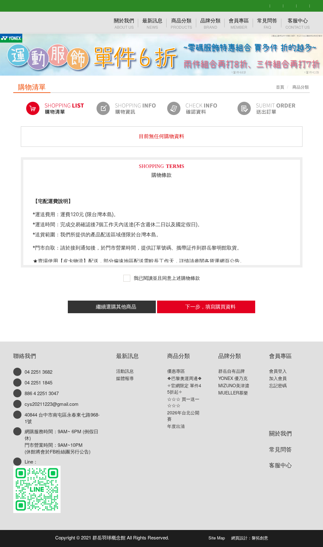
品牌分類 (229, 355)
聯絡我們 (24, 355)
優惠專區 (176, 371)
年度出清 (176, 426)
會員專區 (280, 355)
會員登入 (278, 371)
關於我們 (280, 433)
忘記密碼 (278, 385)
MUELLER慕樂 (233, 392)
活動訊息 (125, 371)
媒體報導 (125, 378)
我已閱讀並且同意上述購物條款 (166, 278)
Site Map (216, 538)
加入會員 (278, 378)
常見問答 (280, 449)
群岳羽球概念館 (44, 23)
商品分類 (178, 355)
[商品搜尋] (263, 5)
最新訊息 (127, 355)
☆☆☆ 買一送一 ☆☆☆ (183, 402)
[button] (16, 38)
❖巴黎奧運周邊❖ (184, 378)
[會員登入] (276, 5)
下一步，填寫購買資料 (210, 307)
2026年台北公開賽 (183, 415)
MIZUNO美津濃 (233, 385)
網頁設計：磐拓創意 (249, 538)
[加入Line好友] (303, 5)
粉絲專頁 (188, 536)
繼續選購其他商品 (116, 307)
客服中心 (280, 465)
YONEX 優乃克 (233, 378)
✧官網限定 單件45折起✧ (184, 388)
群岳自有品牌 (231, 371)
